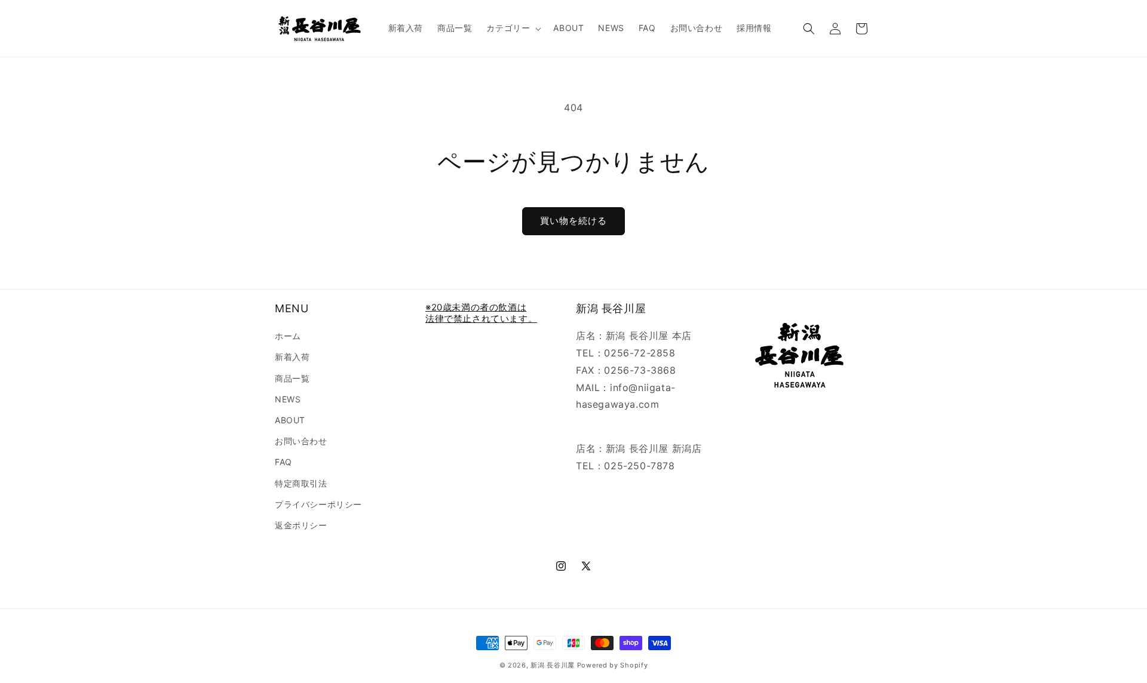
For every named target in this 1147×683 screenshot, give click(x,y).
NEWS (287, 399)
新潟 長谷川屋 (552, 665)
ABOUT (290, 420)
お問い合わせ (301, 441)
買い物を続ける (573, 220)
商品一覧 (292, 378)
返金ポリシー (301, 525)
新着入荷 (292, 357)
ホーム (288, 336)
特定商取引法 (301, 483)
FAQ (283, 462)
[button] (512, 28)
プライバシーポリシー (318, 504)
